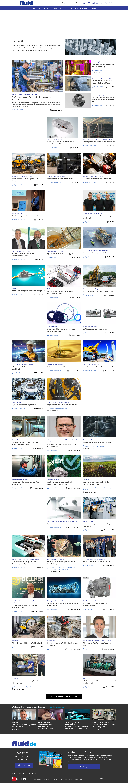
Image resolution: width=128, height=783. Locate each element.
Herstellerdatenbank (80, 8)
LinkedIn (33, 773)
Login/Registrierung (109, 3)
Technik (33, 8)
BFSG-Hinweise (55, 779)
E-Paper (82, 3)
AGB (35, 779)
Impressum (47, 779)
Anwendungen (43, 8)
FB (30, 773)
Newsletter (94, 3)
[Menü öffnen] (14, 3)
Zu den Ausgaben (84, 767)
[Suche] (76, 3)
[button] (15, 718)
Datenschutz (40, 779)
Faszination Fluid (56, 8)
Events (54, 3)
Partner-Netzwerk (42, 3)
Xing (27, 773)
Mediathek (93, 8)
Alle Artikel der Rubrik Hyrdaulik (64, 696)
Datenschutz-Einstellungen (67, 779)
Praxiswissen (68, 8)
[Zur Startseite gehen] (26, 3)
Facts (81, 779)
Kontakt (77, 779)
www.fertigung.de (56, 707)
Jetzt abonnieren (24, 765)
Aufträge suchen (65, 3)
